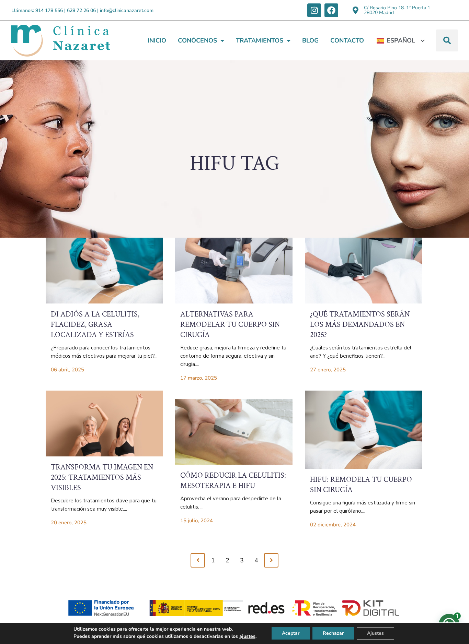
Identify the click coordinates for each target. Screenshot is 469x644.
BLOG (310, 40)
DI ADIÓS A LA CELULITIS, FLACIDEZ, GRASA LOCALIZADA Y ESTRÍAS (95, 324)
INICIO (157, 40)
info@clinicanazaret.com (126, 10)
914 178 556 (49, 10)
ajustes (247, 636)
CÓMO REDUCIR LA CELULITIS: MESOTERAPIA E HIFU (233, 480)
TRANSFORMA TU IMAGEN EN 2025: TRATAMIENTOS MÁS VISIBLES (102, 477)
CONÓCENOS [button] (197, 40)
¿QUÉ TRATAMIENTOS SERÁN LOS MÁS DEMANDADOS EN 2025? (360, 324)
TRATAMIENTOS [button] (259, 40)
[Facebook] (331, 10)
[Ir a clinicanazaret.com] (104, 270)
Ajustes (375, 633)
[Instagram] (314, 10)
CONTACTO (347, 40)
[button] (447, 40)
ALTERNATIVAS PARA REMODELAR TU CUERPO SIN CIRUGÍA (230, 324)
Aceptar (290, 633)
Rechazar (333, 633)
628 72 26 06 (81, 10)
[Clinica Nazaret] (60, 41)
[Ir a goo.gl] (356, 10)
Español (401, 40)
